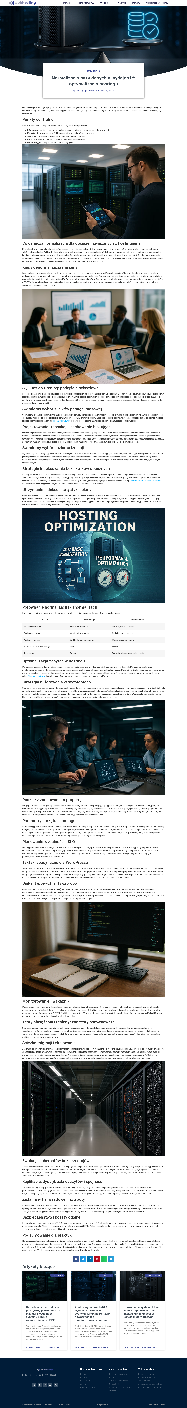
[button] (76, 1259)
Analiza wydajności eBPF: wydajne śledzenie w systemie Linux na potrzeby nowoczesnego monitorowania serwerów (93, 1314)
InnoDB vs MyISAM (61, 421)
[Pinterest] (56, 1385)
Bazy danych (93, 71)
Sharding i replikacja (36, 676)
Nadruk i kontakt (64, 1405)
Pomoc (66, 3)
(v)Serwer (121, 3)
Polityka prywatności (101, 1405)
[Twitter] (34, 1385)
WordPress (105, 3)
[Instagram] (40, 1385)
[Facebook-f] (45, 1385)
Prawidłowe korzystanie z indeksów (145, 480)
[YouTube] (50, 1385)
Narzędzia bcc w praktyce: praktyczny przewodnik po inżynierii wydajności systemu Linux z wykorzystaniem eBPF (43, 1314)
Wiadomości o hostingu (157, 3)
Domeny (136, 3)
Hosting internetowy (85, 3)
